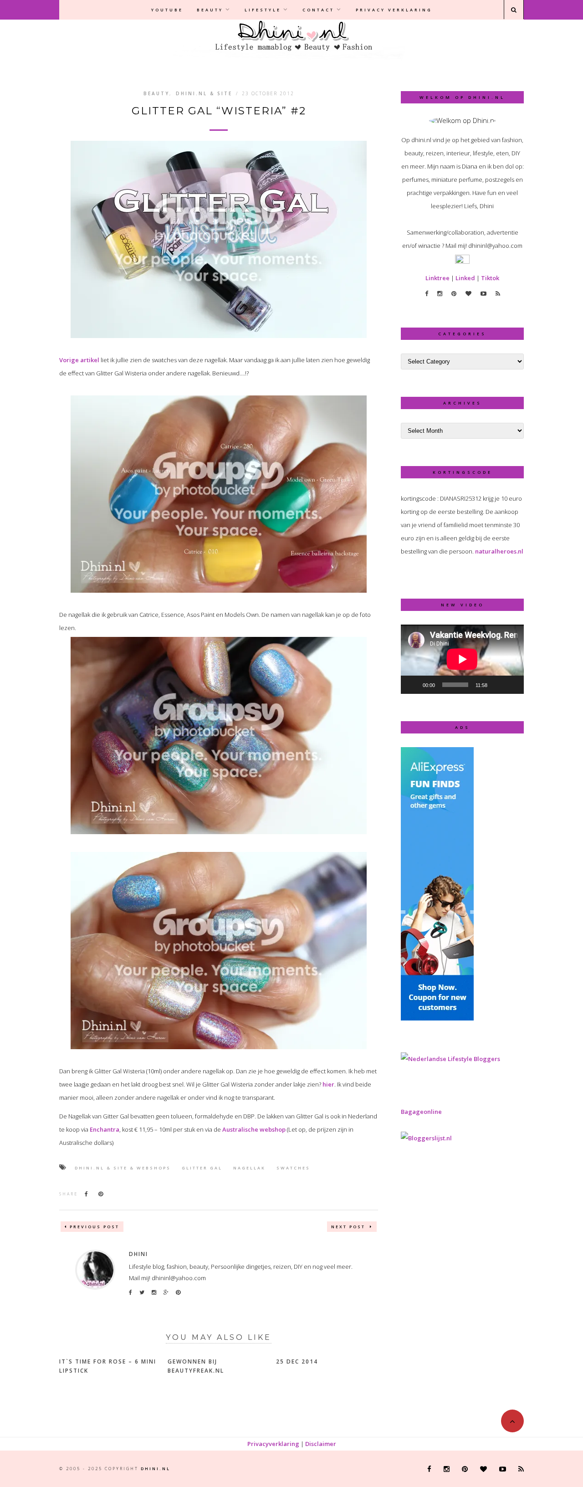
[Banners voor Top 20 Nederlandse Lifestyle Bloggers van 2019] (450, 1059)
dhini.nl (155, 1469)
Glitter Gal (202, 1168)
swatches (293, 1168)
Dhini (138, 1254)
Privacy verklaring (394, 10)
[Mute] (497, 684)
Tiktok (490, 278)
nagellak (249, 1168)
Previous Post (94, 1227)
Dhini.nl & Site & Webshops (123, 1168)
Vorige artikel (79, 360)
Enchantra (104, 1129)
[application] (462, 659)
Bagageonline (421, 1112)
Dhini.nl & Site (204, 93)
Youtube (167, 10)
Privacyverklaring (273, 1444)
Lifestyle (263, 10)
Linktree (437, 278)
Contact (318, 10)
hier (328, 1084)
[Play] (412, 684)
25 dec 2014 (297, 1361)
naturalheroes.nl (499, 551)
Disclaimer (320, 1444)
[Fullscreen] (512, 684)
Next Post (349, 1227)
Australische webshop (254, 1129)
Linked (465, 278)
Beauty (210, 10)
